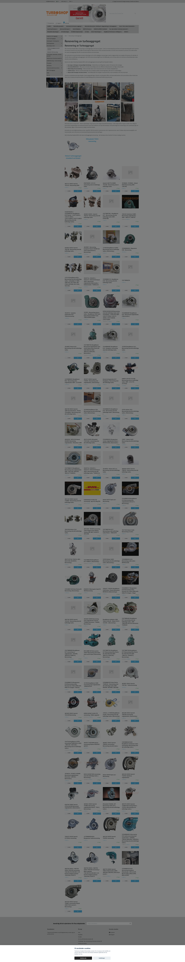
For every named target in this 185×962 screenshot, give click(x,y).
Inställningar (102, 958)
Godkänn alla (83, 958)
